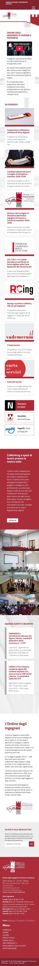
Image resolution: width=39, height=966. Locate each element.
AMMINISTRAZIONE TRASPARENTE (17, 2)
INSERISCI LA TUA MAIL (13, 844)
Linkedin (21, 920)
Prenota (12, 520)
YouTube (30, 920)
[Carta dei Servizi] (19, 369)
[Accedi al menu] (33, 8)
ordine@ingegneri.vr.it (11, 887)
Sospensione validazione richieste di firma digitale (18, 131)
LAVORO (6, 935)
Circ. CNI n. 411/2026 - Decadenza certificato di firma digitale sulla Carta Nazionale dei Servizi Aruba (19, 263)
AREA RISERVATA (9, 943)
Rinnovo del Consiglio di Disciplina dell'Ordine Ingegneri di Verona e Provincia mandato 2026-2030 (18, 218)
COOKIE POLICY (8, 940)
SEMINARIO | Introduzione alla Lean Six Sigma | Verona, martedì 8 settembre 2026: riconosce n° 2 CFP (20, 638)
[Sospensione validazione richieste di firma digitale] (19, 117)
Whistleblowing (10, 948)
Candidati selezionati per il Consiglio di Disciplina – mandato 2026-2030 (19, 174)
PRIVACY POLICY (9, 937)
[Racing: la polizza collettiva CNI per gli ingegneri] (19, 291)
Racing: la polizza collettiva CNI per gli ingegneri (19, 304)
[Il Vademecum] (19, 332)
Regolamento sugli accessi (14, 945)
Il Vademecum (13, 345)
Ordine (5, 932)
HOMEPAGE (7, 930)
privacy (31, 836)
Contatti (9, 4)
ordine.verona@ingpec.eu (12, 890)
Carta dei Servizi (14, 381)
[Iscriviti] (31, 844)
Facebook (11, 920)
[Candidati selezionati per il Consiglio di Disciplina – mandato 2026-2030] (19, 159)
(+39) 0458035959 (12, 883)
